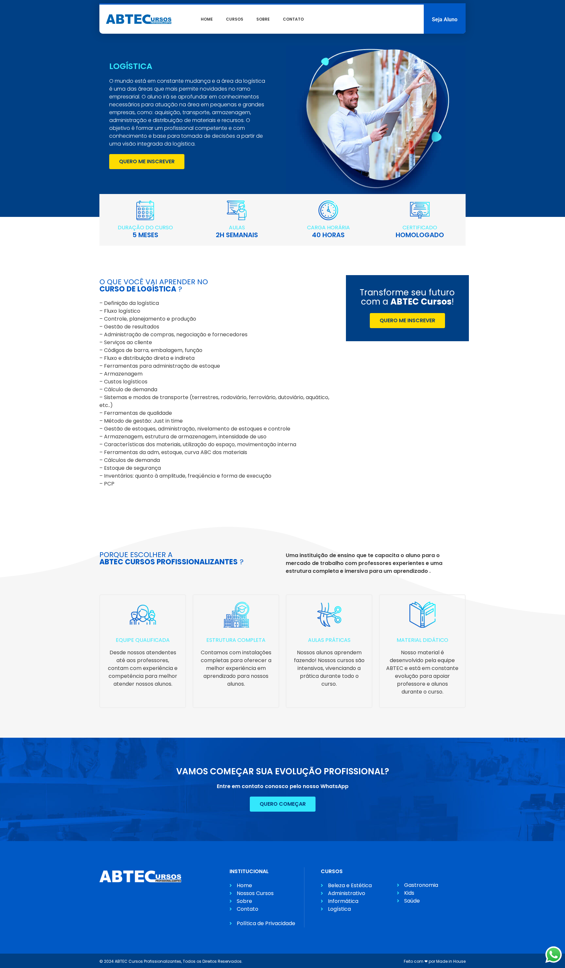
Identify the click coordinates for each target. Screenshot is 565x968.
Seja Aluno (444, 19)
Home (207, 19)
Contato (293, 19)
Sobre (263, 19)
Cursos (234, 19)
